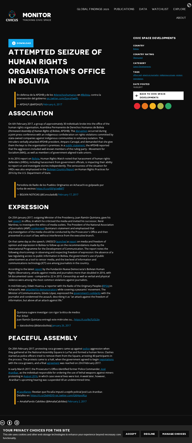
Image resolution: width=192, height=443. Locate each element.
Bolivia (35, 158)
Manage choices (174, 434)
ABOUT (181, 18)
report (72, 241)
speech (17, 221)
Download (24, 43)
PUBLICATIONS (124, 9)
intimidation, (138, 78)
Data (143, 9)
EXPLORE (179, 9)
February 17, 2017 (68, 194)
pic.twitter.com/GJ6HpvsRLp (71, 395)
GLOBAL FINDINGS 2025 (93, 9)
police (86, 348)
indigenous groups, (168, 75)
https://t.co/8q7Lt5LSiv (87, 319)
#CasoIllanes (24, 391)
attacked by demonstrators (41, 289)
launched (61, 241)
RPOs (106, 286)
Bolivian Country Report (60, 169)
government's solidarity (87, 293)
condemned (37, 228)
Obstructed (137, 57)
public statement (75, 145)
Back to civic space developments (152, 96)
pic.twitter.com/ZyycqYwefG (62, 98)
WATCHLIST (160, 9)
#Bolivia (85, 94)
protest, (179, 75)
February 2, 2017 (77, 401)
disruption (81, 131)
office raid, (137, 75)
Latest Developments (142, 66)
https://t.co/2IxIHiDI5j (43, 395)
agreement (53, 363)
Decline (149, 434)
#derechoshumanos (65, 94)
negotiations (106, 359)
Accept (131, 434)
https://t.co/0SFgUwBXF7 (50, 188)
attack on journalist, (151, 75)
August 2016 (31, 376)
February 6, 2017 (52, 104)
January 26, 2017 (61, 325)
